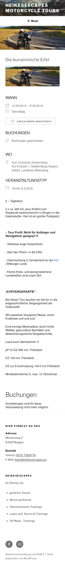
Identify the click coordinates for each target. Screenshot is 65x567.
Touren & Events (22, 188)
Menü (34, 20)
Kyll (56, 260)
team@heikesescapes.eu (31, 459)
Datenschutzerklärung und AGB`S (24, 554)
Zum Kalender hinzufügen (33, 121)
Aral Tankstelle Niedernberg (29, 162)
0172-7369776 (26, 455)
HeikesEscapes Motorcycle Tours (32, 8)
